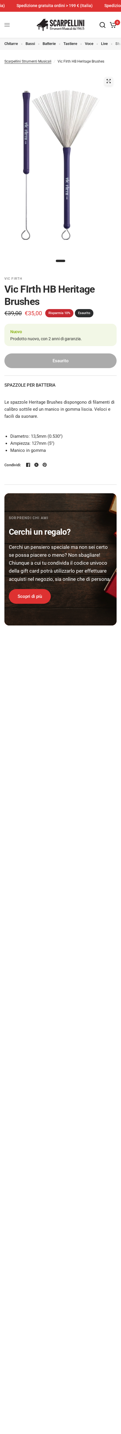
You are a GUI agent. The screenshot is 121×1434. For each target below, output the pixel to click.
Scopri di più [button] (30, 596)
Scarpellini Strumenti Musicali (27, 61)
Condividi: (12, 465)
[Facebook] (28, 464)
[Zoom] (108, 81)
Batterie (49, 43)
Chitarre (11, 43)
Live (104, 43)
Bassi (30, 43)
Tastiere (70, 43)
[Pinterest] (44, 464)
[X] (36, 464)
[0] (112, 25)
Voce (89, 43)
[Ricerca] (102, 25)
